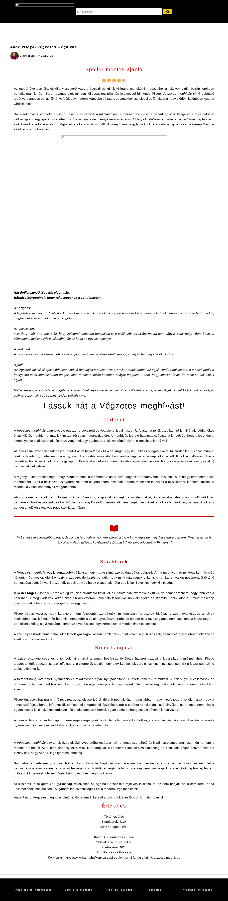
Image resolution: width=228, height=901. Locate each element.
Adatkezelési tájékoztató (34, 889)
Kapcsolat (154, 889)
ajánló (14, 41)
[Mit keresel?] (119, 11)
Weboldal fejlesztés (197, 889)
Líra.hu (111, 797)
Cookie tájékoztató (78, 889)
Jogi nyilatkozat (120, 889)
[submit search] (167, 11)
